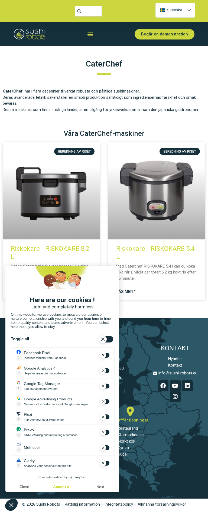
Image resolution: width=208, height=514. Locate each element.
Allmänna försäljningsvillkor (162, 504)
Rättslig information (82, 504)
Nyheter (175, 358)
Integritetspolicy (119, 504)
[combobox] (88, 11)
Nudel (123, 454)
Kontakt (175, 365)
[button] (90, 34)
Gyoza (123, 447)
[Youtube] (175, 385)
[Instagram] (175, 396)
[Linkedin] (187, 385)
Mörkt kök (126, 441)
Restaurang (128, 428)
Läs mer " (125, 291)
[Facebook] (163, 385)
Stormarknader (131, 434)
